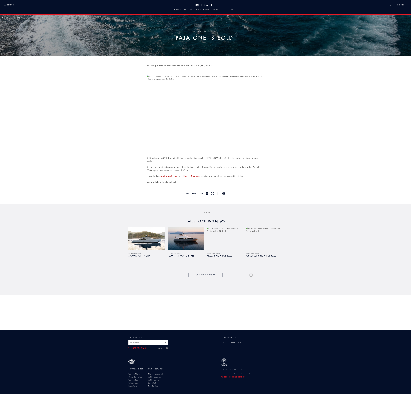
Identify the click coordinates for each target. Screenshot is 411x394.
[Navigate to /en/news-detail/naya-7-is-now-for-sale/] (186, 238)
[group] (146, 245)
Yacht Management (154, 377)
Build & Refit (152, 383)
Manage (207, 10)
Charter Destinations (135, 377)
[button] (400, 5)
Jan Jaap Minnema (169, 176)
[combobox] (148, 342)
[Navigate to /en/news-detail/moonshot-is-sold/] (146, 238)
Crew (215, 10)
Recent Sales (132, 386)
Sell (191, 10)
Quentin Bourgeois (191, 176)
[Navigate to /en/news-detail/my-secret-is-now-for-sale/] (264, 238)
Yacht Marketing (153, 380)
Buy (186, 10)
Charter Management (155, 374)
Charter (178, 10)
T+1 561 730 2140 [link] (137, 348)
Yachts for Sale (133, 380)
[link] (10, 5)
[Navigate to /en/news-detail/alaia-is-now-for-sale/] (225, 238)
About (223, 10)
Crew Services (153, 386)
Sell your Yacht (133, 383)
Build (198, 10)
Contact (233, 10)
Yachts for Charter (134, 374)
